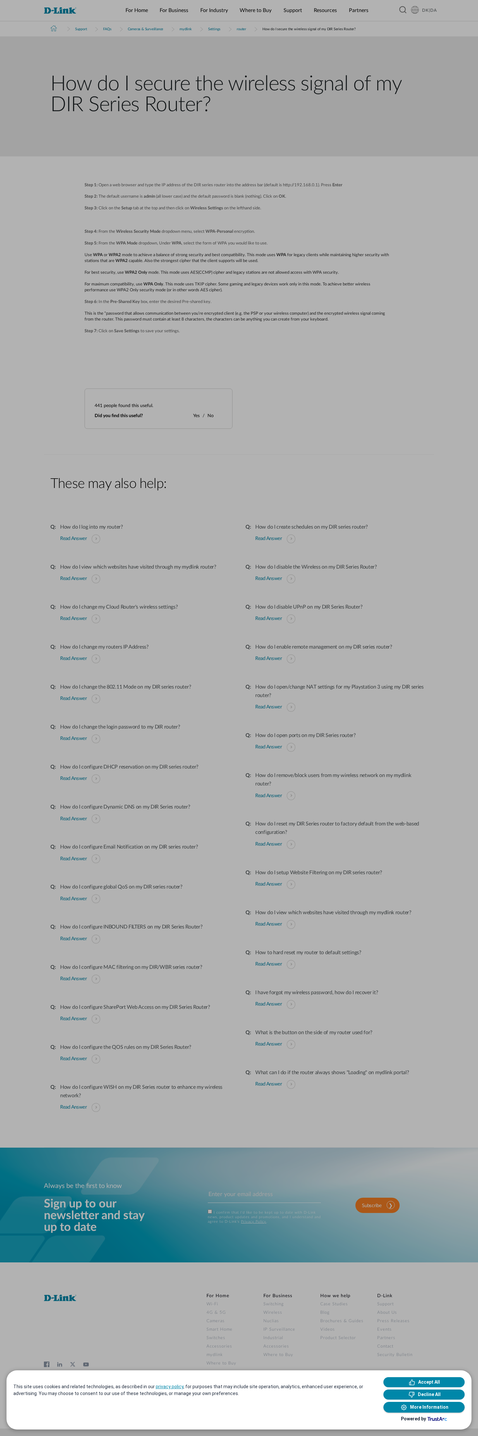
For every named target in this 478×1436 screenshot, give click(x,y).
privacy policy (169, 1386)
